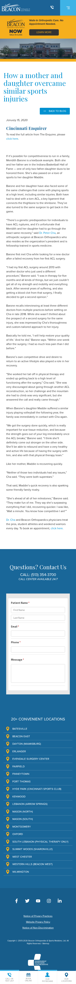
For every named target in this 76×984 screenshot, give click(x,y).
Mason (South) (22, 819)
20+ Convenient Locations (38, 719)
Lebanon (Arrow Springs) (30, 804)
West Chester (22, 856)
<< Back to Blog (54, 111)
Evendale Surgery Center (30, 758)
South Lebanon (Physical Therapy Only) (40, 841)
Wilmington (20, 871)
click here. (57, 528)
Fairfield (18, 766)
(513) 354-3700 (43, 574)
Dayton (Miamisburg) (26, 743)
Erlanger (19, 751)
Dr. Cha (10, 520)
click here (12, 139)
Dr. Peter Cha (47, 233)
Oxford (17, 834)
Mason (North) (22, 811)
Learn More (44, 32)
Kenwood (19, 796)
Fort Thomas (21, 781)
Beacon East (21, 736)
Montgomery (21, 826)
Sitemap (45, 943)
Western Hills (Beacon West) (32, 864)
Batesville (19, 728)
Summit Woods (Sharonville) (32, 849)
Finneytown (20, 773)
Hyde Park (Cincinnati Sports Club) (36, 789)
